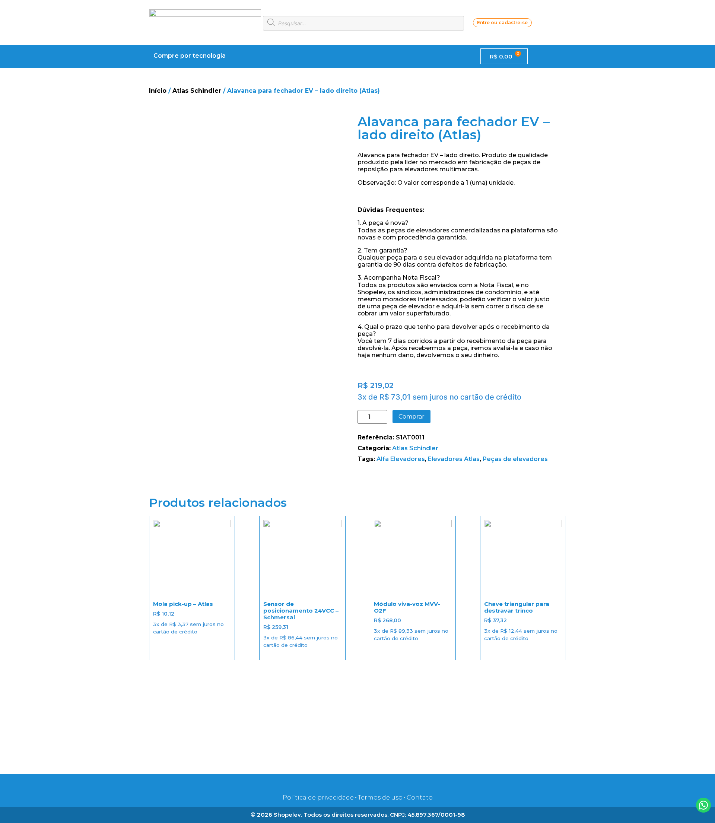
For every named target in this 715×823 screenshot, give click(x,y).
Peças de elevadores (515, 459)
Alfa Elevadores (400, 459)
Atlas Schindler (196, 90)
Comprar (411, 416)
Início (157, 90)
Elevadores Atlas (454, 459)
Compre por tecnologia (189, 55)
